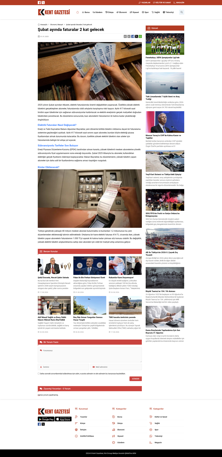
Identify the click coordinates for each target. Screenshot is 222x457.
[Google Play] (46, 420)
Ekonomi (53, 24)
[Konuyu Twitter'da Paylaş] (136, 36)
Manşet (60, 24)
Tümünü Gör (150, 32)
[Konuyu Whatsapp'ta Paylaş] (140, 36)
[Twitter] (43, 2)
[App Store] (63, 420)
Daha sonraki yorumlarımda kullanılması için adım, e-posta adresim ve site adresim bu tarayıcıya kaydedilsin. (83, 374)
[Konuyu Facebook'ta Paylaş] (132, 36)
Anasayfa (43, 24)
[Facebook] (39, 2)
